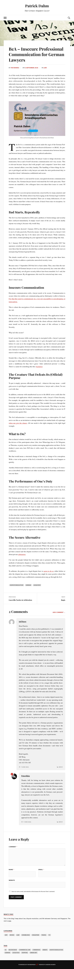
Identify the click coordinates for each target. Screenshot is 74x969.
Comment (13, 847)
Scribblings (26, 935)
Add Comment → (59, 612)
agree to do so (49, 571)
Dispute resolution (16, 585)
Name (11, 869)
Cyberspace (36, 949)
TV (49, 935)
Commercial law (24, 949)
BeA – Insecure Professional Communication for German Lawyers (36, 54)
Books (12, 935)
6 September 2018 (31, 67)
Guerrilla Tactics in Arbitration (20, 600)
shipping (25, 952)
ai (5, 949)
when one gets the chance (18, 423)
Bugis (63, 600)
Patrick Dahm (37, 5)
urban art (33, 952)
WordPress (31, 964)
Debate (45, 949)
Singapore (35, 935)
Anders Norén (50, 964)
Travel (44, 935)
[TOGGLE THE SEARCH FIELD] (68, 17)
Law (45, 67)
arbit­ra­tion (21, 554)
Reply (61, 767)
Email (41, 869)
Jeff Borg (22, 621)
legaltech (37, 585)
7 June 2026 (25, 767)
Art (6, 935)
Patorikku (15, 67)
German (28, 585)
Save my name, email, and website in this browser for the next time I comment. (33, 891)
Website (12, 880)
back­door (39, 366)
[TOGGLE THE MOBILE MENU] (5, 17)
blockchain (13, 949)
